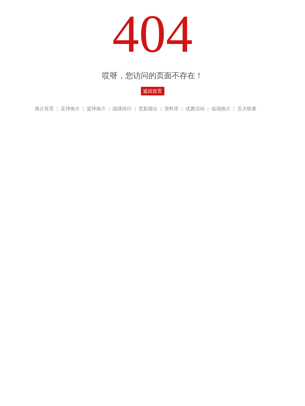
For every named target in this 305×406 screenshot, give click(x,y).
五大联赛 (246, 108)
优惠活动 (195, 108)
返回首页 (152, 91)
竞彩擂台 (148, 108)
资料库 (171, 108)
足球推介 (70, 108)
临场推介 (221, 108)
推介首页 (44, 108)
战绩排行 (122, 108)
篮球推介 (96, 108)
